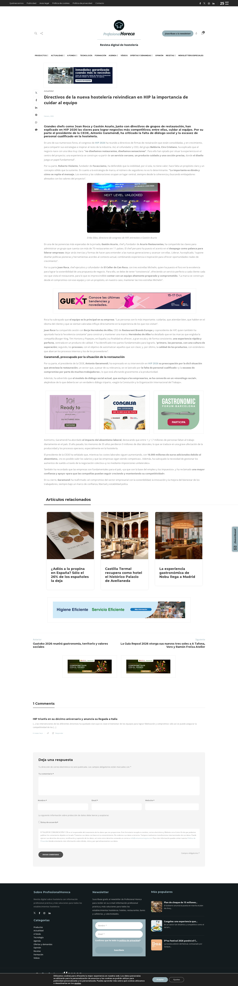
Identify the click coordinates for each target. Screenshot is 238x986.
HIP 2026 (100, 142)
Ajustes (176, 979)
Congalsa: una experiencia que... (181, 921)
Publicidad (31, 3)
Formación (100, 55)
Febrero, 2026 (49, 116)
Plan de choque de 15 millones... (180, 902)
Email (95, 800)
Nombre (42, 800)
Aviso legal (44, 3)
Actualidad (57, 55)
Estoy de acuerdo (49, 822)
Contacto (99, 3)
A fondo (71, 55)
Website (149, 800)
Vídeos (124, 55)
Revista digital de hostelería (119, 45)
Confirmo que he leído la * (118, 940)
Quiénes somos (16, 3)
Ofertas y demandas (140, 55)
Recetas (170, 55)
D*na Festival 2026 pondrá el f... (180, 940)
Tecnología (86, 55)
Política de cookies (60, 3)
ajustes (77, 983)
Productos (41, 55)
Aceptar (160, 979)
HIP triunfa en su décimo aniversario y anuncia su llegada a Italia (75, 719)
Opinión (159, 55)
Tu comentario (46, 774)
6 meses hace (38, 733)
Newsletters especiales (190, 55)
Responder (59, 733)
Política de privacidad (82, 3)
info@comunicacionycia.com (141, 838)
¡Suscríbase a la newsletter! (178, 33)
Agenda (112, 55)
